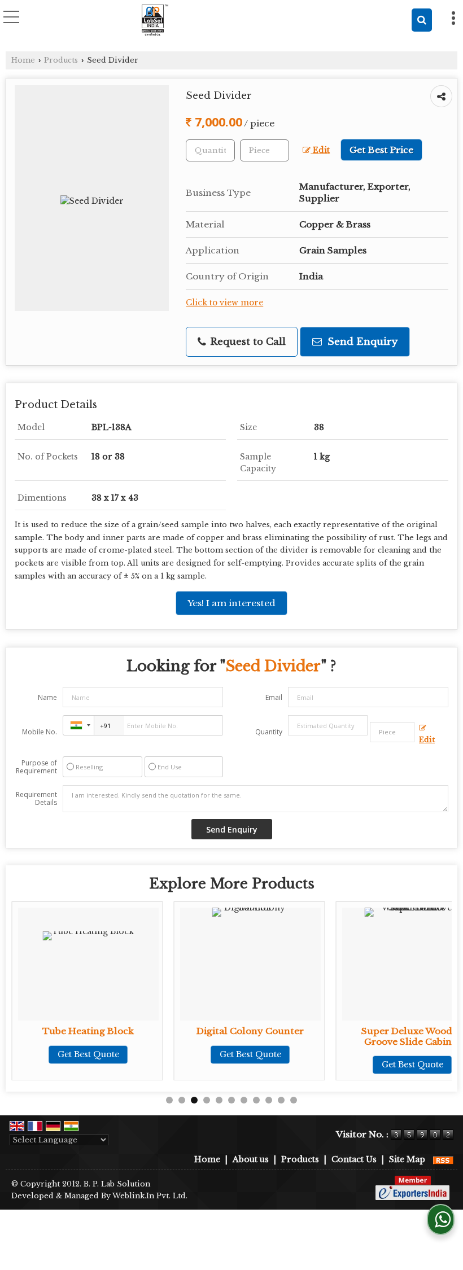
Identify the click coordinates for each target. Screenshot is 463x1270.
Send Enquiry (361, 342)
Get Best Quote (88, 1054)
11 (293, 1100)
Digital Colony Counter (250, 1031)
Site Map (407, 1159)
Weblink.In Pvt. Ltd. (149, 1196)
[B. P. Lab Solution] (154, 20)
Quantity (268, 732)
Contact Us (354, 1159)
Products (61, 60)
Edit (320, 150)
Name (47, 697)
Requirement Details (36, 799)
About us (251, 1159)
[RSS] (443, 1159)
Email (273, 697)
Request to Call (246, 342)
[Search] (422, 20)
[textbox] (264, 150)
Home (23, 60)
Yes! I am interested (231, 603)
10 (281, 1100)
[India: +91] (78, 725)
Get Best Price (381, 149)
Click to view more (224, 303)
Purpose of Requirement (36, 767)
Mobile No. (39, 732)
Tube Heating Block (88, 1031)
